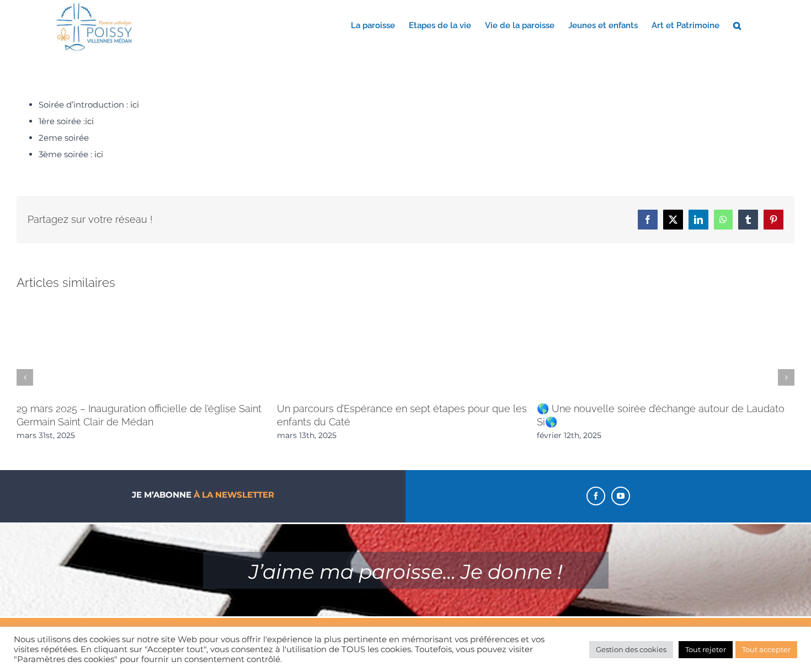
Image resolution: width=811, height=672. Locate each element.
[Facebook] (595, 496)
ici (134, 104)
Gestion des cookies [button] (631, 649)
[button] (737, 25)
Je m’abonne (203, 494)
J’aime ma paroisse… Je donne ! (405, 571)
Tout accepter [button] (766, 649)
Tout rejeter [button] (705, 649)
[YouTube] (620, 496)
